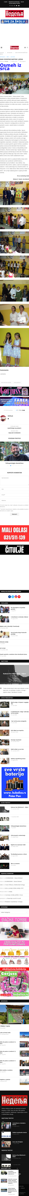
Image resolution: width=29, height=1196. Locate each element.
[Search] (27, 47)
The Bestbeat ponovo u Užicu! (19, 854)
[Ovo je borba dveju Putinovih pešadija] (4, 635)
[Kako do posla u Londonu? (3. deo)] (24, 1044)
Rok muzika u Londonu (6, 1070)
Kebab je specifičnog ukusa (18, 758)
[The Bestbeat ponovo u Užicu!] (4, 856)
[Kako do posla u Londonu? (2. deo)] (24, 1054)
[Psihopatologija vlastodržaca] (4, 828)
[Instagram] (14, 5)
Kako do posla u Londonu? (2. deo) (8, 1052)
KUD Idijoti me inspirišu (17, 730)
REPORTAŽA (20, 1186)
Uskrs (1, 885)
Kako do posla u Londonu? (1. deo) (8, 1061)
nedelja (6, 61)
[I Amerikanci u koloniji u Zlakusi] (4, 619)
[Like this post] (17, 410)
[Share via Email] (24, 410)
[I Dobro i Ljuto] (14, 1014)
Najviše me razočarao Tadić (18, 844)
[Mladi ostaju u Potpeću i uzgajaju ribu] (4, 705)
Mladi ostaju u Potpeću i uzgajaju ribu (19, 703)
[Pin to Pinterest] (22, 410)
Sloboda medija (4, 642)
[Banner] (14, 981)
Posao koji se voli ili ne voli (14, 898)
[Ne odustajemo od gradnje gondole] (4, 610)
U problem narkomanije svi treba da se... (12, 1173)
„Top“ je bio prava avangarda (18, 721)
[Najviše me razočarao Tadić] (4, 847)
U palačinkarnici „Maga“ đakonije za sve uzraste (20, 712)
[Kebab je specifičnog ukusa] (4, 761)
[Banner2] (14, 956)
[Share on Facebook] (19, 410)
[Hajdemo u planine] (24, 1082)
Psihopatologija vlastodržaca (18, 826)
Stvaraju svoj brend (16, 740)
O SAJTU (5, 1)
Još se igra (2, 648)
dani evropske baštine (6, 382)
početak (2, 52)
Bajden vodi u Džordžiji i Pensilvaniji (9, 626)
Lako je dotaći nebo (5, 1032)
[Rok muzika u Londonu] (24, 1072)
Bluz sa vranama (15, 863)
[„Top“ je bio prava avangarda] (4, 723)
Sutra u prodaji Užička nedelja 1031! (14, 888)
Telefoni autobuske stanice (19, 1132)
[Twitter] (12, 5)
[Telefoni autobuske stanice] (6, 1135)
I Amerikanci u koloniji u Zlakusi (19, 617)
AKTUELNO (9, 52)
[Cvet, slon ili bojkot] (6, 1144)
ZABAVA (23, 1188)
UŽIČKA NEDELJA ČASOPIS (14, 3)
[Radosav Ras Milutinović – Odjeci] (4, 809)
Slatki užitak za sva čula (17, 749)
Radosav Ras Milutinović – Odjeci (14, 674)
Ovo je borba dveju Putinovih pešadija (18, 633)
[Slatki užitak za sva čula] (4, 751)
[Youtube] (16, 5)
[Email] (18, 5)
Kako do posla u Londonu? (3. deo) (8, 1042)
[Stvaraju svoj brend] (4, 742)
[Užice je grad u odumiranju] (14, 451)
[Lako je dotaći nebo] (24, 1035)
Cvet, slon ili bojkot (17, 1142)
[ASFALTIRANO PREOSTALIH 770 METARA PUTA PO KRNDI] (4, 1190)
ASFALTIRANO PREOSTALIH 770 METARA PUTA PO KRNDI (12, 1190)
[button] (1, 453)
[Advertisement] (14, 35)
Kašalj (10, 891)
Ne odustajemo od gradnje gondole (18, 608)
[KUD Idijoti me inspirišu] (4, 733)
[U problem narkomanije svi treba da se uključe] (4, 1173)
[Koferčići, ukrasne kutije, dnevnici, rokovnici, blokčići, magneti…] (4, 1181)
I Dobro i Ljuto (5, 1026)
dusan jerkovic (17, 382)
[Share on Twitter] (20, 410)
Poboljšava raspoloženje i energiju (14, 901)
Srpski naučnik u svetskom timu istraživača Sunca (13, 654)
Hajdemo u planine (5, 1079)
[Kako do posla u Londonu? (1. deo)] (24, 1063)
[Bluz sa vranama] (4, 866)
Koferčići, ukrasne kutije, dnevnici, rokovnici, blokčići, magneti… (12, 1181)
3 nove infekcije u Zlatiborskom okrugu (15, 885)
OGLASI (22, 1)
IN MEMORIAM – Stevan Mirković (14, 878)
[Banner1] (14, 931)
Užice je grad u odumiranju (14, 463)
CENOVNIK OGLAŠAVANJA (14, 1)
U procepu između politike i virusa (14, 895)
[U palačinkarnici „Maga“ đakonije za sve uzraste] (4, 714)
